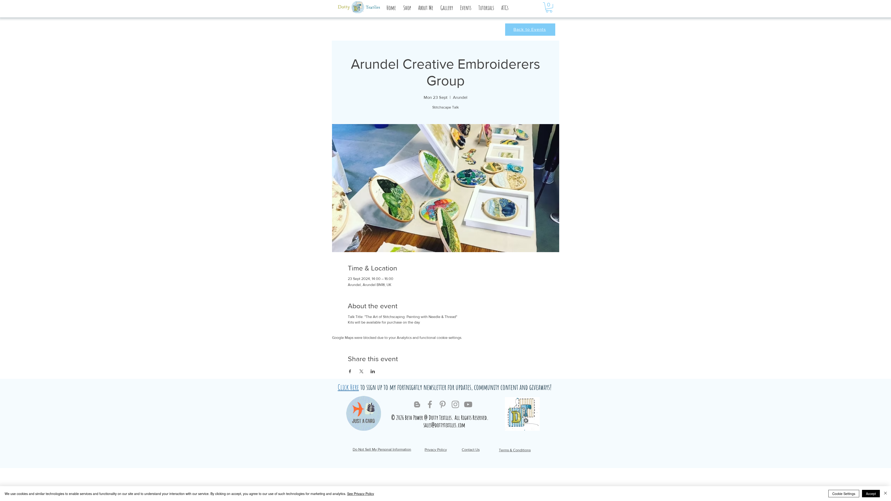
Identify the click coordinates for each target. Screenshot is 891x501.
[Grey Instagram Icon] (455, 404)
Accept (871, 493)
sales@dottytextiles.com (444, 425)
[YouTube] (468, 404)
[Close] (885, 493)
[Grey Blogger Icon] (417, 404)
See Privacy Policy (360, 493)
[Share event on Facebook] (350, 371)
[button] (425, 7)
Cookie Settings (843, 493)
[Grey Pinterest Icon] (443, 404)
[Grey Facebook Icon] (430, 404)
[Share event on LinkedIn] (373, 371)
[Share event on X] (361, 371)
